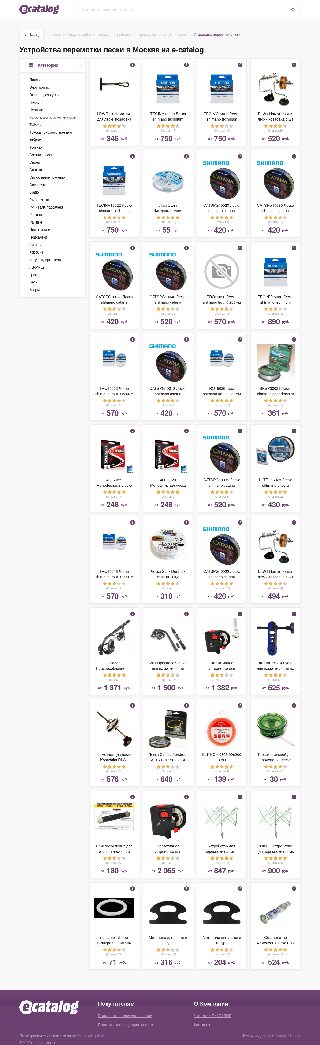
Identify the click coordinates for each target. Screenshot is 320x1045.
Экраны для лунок (44, 94)
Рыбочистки (39, 199)
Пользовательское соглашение (125, 1015)
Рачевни (36, 222)
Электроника (39, 87)
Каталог (54, 34)
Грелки (34, 274)
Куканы (35, 244)
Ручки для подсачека (46, 207)
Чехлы (34, 102)
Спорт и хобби (79, 34)
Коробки (36, 252)
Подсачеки (38, 237)
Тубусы (35, 124)
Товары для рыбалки (114, 34)
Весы (33, 282)
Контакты (202, 1024)
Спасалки (37, 169)
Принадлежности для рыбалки (163, 34)
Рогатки (35, 214)
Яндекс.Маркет (288, 1036)
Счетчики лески (41, 154)
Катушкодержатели (45, 259)
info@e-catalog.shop (87, 1036)
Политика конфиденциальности (125, 1024)
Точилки (36, 147)
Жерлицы (37, 267)
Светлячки (38, 184)
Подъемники (39, 229)
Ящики (35, 79)
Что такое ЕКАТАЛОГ (212, 1015)
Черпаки (36, 109)
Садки (34, 192)
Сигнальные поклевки (47, 177)
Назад (33, 34)
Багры (34, 289)
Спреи (34, 162)
